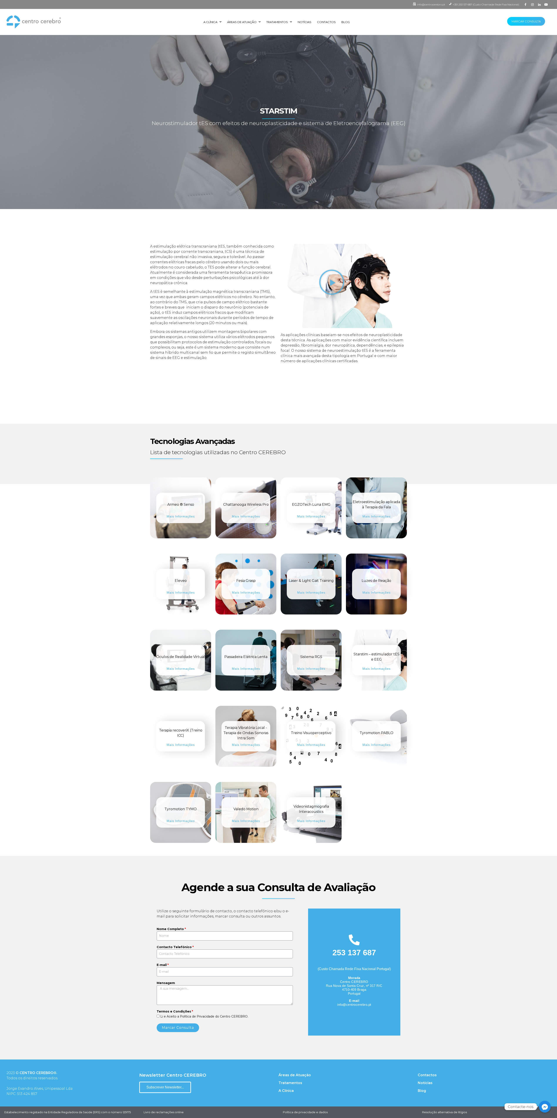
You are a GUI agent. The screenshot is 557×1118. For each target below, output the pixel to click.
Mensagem (166, 983)
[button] (332, 282)
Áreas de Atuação (242, 22)
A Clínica (210, 22)
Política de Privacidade (197, 1016)
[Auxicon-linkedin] (539, 4)
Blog (345, 22)
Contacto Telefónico (174, 947)
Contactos (326, 22)
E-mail (162, 965)
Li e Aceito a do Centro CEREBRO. (204, 1016)
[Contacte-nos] (545, 1107)
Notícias (304, 22)
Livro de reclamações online (164, 1112)
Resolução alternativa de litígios (444, 1112)
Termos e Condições (174, 1011)
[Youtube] (546, 4)
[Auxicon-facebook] (525, 4)
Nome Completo (170, 929)
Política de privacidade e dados (305, 1112)
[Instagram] (532, 4)
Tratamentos (277, 22)
